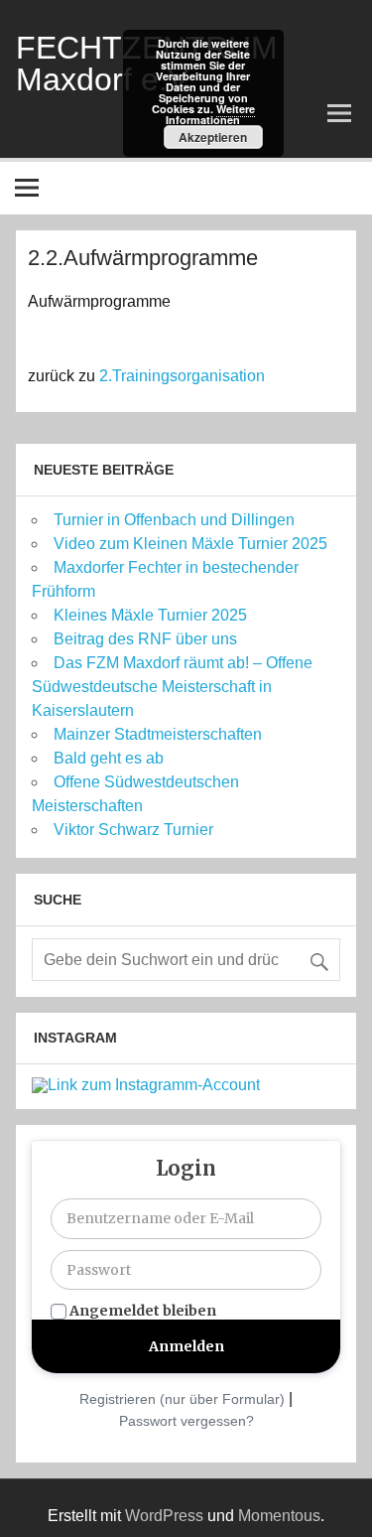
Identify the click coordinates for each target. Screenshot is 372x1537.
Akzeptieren (213, 137)
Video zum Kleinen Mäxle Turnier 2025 (190, 543)
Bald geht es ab (109, 758)
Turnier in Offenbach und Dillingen (174, 519)
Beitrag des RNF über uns (145, 638)
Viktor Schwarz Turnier (133, 829)
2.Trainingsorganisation (182, 375)
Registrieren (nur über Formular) (182, 1399)
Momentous (279, 1515)
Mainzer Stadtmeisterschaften (158, 734)
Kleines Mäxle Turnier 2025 (150, 615)
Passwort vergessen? (186, 1421)
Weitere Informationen (210, 114)
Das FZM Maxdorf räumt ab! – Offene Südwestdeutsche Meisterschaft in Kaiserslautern (172, 686)
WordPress (164, 1515)
